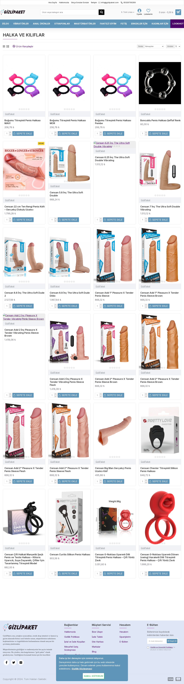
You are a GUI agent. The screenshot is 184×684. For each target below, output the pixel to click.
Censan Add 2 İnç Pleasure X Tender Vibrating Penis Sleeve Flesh (67, 381)
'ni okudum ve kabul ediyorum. (162, 648)
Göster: (170, 46)
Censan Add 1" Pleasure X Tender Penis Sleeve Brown (159, 294)
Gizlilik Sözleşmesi (82, 668)
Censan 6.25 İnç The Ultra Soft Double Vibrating (112, 159)
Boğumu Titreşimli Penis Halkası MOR (68, 122)
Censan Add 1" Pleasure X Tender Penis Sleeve (114, 294)
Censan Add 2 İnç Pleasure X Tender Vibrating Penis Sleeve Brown (21, 332)
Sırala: (140, 46)
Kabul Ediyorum (93, 676)
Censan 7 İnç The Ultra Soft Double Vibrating (160, 208)
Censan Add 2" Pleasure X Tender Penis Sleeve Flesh (23, 470)
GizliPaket (9, 114)
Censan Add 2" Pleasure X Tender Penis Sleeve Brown (114, 380)
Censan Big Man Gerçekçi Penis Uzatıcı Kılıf (113, 470)
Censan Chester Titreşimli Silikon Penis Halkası (159, 470)
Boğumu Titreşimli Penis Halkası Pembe (113, 122)
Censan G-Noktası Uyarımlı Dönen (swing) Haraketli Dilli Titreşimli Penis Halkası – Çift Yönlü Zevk (159, 557)
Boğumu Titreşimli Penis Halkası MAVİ (22, 122)
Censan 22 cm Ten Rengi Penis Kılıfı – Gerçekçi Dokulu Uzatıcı (24, 208)
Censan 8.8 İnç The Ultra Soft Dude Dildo (70, 294)
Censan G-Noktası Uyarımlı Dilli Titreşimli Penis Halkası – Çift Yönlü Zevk (114, 557)
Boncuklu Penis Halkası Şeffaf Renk (160, 120)
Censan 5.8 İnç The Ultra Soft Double (66, 194)
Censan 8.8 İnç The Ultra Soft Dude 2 (24, 294)
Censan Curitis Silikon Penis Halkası (70, 554)
